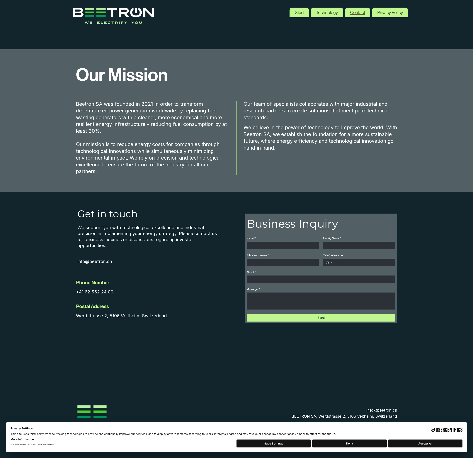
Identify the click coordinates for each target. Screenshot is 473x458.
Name (251, 238)
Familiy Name (332, 238)
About (251, 272)
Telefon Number (333, 255)
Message (253, 289)
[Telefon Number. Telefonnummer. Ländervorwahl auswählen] (329, 262)
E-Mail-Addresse (258, 255)
